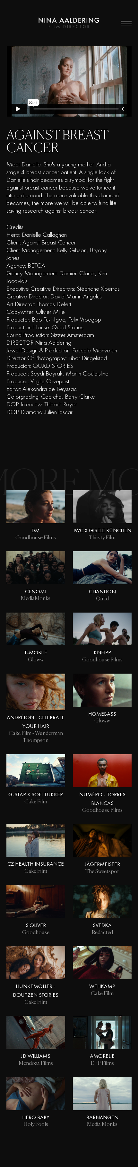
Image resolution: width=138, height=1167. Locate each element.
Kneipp (102, 652)
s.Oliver (36, 925)
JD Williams (35, 1055)
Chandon (102, 591)
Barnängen (102, 1117)
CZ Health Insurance (35, 863)
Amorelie (102, 1055)
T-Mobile (35, 652)
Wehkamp (102, 986)
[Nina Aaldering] (69, 23)
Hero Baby (35, 1117)
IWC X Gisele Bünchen (102, 530)
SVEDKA (102, 925)
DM (35, 530)
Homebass (102, 713)
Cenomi (35, 591)
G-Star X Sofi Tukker (35, 794)
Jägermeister (102, 864)
